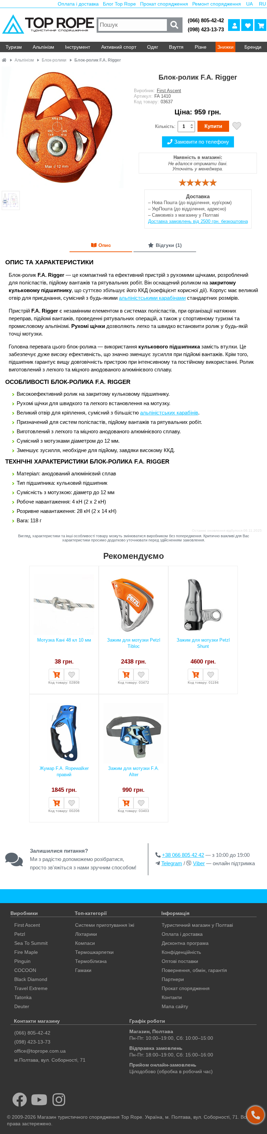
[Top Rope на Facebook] (19, 1099)
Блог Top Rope (119, 4)
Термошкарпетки (94, 952)
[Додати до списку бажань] (237, 127)
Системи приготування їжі (104, 925)
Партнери (173, 979)
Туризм (14, 47)
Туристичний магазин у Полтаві (197, 925)
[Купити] (56, 675)
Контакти (172, 997)
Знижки (225, 47)
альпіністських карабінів (169, 413)
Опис (104, 245)
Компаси (85, 943)
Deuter (21, 1006)
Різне (201, 47)
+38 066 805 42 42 (183, 855)
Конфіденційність (181, 952)
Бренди (252, 47)
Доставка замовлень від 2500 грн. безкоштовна (198, 221)
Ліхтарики (86, 934)
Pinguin (22, 961)
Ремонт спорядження (216, 4)
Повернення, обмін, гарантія (194, 970)
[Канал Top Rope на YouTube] (39, 1099)
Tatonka (23, 997)
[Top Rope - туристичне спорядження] (47, 24)
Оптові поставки (180, 961)
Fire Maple (26, 952)
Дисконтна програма (185, 943)
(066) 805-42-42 (206, 20)
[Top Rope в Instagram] (59, 1099)
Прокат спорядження (164, 4)
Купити (213, 126)
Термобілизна (91, 961)
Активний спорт (118, 47)
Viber (199, 863)
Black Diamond (30, 979)
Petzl (19, 934)
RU (262, 4)
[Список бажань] (247, 25)
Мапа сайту (175, 1006)
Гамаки (83, 970)
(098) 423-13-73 (206, 29)
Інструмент (77, 47)
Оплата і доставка (78, 4)
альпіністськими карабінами (152, 298)
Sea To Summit (31, 943)
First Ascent (169, 90)
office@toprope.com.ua (40, 1051)
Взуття (176, 47)
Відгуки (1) (169, 245)
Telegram (171, 863)
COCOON (25, 970)
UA (249, 4)
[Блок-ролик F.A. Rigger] (62, 127)
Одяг (152, 47)
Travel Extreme (31, 988)
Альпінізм (43, 47)
